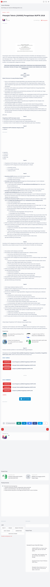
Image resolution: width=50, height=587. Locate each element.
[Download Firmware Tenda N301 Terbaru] (37, 543)
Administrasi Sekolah (13, 533)
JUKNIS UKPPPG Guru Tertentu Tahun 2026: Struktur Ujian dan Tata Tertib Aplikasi (39, 549)
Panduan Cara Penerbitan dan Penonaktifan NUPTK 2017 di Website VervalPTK (15, 342)
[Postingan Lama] (2, 429)
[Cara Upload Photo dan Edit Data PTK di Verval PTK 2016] (4, 337)
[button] (44, 20)
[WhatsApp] (18, 423)
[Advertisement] (25, 32)
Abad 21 (4, 527)
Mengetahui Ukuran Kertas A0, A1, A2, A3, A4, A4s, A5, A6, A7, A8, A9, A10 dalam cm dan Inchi (39, 568)
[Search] (46, 1)
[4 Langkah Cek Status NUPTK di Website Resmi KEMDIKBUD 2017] (28, 337)
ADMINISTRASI (19, 530)
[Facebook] (34, 423)
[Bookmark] (3, 423)
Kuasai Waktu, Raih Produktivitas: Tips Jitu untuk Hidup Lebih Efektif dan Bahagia (39, 556)
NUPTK (5, 394)
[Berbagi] (45, 423)
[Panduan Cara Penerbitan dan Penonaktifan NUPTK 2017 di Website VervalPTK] (4, 343)
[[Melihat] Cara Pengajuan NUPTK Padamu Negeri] (28, 478)
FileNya (4, 1)
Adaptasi (10, 527)
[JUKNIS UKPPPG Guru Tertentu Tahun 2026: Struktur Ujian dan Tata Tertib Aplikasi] (29, 551)
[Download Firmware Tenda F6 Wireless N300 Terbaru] (29, 564)
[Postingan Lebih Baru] (47, 429)
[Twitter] (40, 423)
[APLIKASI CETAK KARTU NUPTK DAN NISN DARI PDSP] (28, 343)
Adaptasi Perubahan (19, 527)
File (8, 435)
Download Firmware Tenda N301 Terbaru (35, 545)
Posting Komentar (11, 423)
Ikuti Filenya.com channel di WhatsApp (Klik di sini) (11, 7)
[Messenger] (29, 423)
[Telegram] (24, 423)
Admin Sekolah (7, 530)
